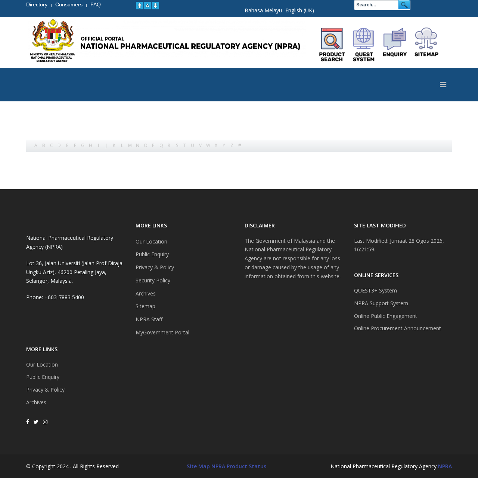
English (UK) (299, 10)
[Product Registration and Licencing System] (364, 44)
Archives (36, 402)
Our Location (42, 364)
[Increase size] (139, 5)
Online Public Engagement (385, 315)
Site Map (198, 466)
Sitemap (145, 306)
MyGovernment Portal (162, 332)
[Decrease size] (155, 5)
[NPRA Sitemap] (426, 44)
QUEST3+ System (375, 290)
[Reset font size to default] (147, 5)
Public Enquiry (42, 376)
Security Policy (153, 280)
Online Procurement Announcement (397, 328)
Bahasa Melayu (263, 10)
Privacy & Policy (45, 389)
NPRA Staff (149, 319)
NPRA (445, 466)
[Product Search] (332, 44)
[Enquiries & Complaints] (395, 44)
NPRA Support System (381, 303)
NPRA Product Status (238, 466)
